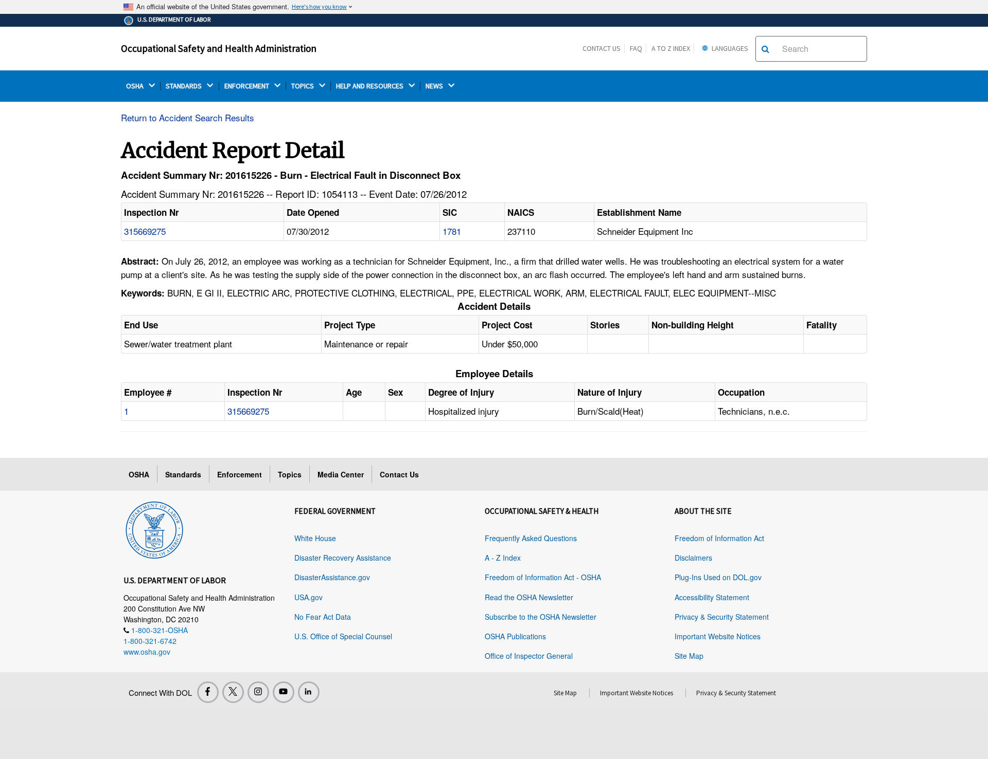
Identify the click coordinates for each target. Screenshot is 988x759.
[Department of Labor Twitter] (233, 692)
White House (315, 538)
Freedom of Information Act (719, 538)
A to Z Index (670, 48)
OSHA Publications (515, 636)
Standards (183, 474)
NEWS (435, 86)
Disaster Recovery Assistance (342, 557)
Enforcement (239, 474)
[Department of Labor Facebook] (208, 692)
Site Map (689, 656)
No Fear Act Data (322, 617)
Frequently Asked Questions (531, 538)
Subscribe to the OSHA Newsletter (540, 617)
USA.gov (308, 597)
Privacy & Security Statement (722, 617)
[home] (154, 528)
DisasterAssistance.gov (332, 577)
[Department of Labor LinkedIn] (309, 692)
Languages (729, 48)
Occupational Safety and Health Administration (218, 48)
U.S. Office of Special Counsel (343, 636)
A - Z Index (503, 557)
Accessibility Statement (712, 597)
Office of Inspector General (529, 656)
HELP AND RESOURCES (370, 86)
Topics (290, 474)
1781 (452, 231)
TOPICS (303, 86)
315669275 (145, 231)
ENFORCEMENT (247, 86)
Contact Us (602, 48)
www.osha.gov (146, 651)
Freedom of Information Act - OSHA (543, 577)
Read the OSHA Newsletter (529, 597)
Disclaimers (693, 557)
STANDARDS (184, 86)
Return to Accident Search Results (187, 117)
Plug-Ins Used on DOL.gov (718, 577)
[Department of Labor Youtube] (283, 692)
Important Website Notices (718, 636)
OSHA (135, 86)
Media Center (340, 474)
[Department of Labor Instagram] (258, 692)
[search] (765, 48)
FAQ (636, 48)
